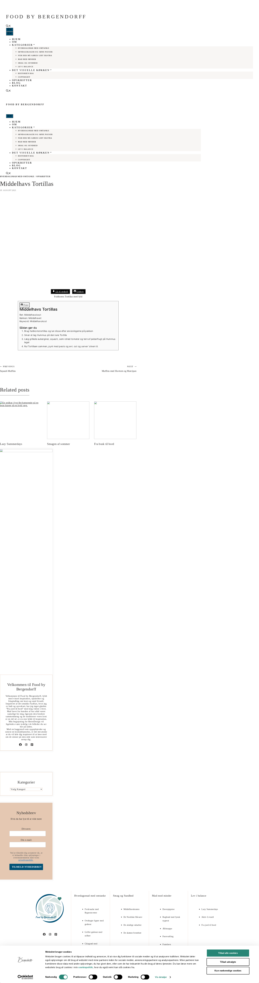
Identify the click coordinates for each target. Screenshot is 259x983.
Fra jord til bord (208, 925)
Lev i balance (25, 67)
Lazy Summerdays (11, 443)
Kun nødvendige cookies (227, 970)
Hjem (16, 39)
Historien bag (26, 73)
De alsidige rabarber (132, 925)
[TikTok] (32, 744)
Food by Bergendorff (46, 16)
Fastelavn (166, 944)
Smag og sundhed (28, 63)
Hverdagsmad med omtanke (33, 48)
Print (25, 305)
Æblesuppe (167, 929)
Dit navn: (26, 829)
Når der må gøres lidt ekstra (35, 55)
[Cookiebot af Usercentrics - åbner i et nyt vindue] (25, 977)
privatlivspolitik (25, 860)
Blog (16, 83)
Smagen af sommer (58, 443)
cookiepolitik (85, 967)
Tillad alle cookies (228, 953)
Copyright (24, 77)
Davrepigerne (168, 909)
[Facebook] (20, 744)
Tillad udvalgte (228, 962)
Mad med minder (27, 59)
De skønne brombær (132, 933)
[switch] (93, 977)
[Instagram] (26, 744)
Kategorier (22, 45)
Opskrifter (22, 80)
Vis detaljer (161, 977)
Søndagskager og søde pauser (35, 52)
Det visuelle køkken (31, 70)
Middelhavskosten (131, 909)
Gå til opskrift (61, 291)
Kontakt (19, 85)
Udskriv (80, 291)
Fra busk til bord (104, 443)
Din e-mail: (26, 840)
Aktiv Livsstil (207, 917)
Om (14, 42)
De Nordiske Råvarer (133, 917)
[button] (8, 26)
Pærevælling (168, 936)
